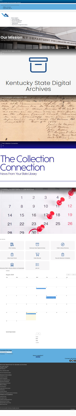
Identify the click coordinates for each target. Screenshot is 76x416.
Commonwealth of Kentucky (6, 408)
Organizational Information (5, 388)
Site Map (73, 409)
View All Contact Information (5, 372)
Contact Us (38, 357)
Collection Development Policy (6, 399)
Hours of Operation (3, 378)
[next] (73, 275)
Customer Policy (3, 396)
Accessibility (73, 414)
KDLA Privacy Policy (3, 404)
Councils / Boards (3, 391)
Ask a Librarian (7, 7)
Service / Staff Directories (5, 380)
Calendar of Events (3, 376)
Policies (72, 410)
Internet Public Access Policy (5, 402)
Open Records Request (4, 381)
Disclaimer (73, 412)
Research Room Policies (4, 401)
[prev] (68, 275)
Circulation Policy (3, 398)
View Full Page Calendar (10, 331)
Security (72, 411)
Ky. (1, 0)
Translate (10, 354)
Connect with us (8, 8)
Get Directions (2, 368)
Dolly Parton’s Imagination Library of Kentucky (8, 392)
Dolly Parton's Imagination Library (19, 24)
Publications (2, 389)
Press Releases (3, 386)
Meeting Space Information (5, 383)
